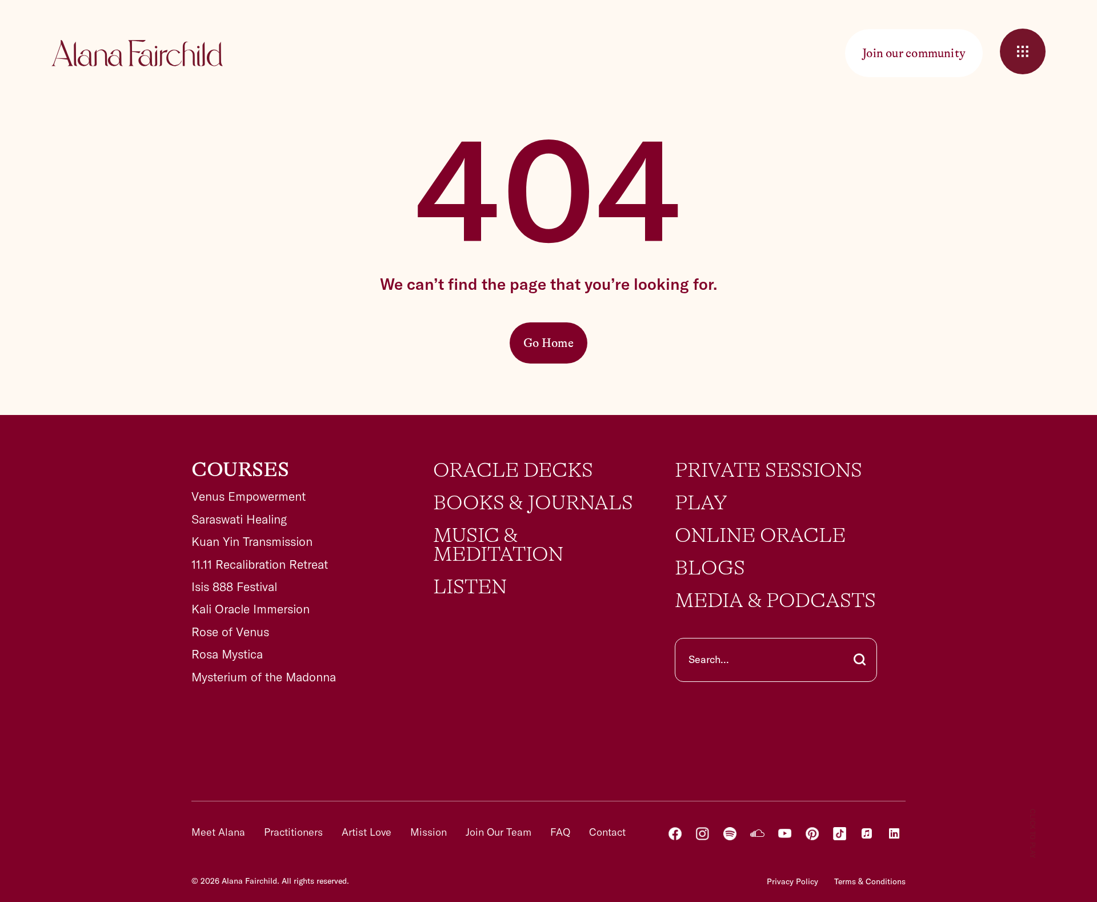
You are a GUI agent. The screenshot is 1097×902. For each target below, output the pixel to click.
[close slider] (1023, 51)
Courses (240, 470)
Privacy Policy (792, 881)
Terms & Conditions (870, 881)
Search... (708, 659)
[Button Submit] (859, 660)
